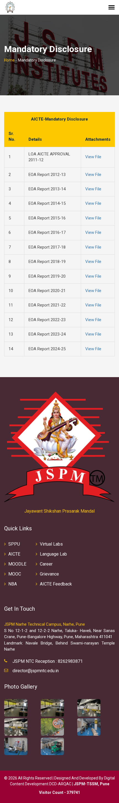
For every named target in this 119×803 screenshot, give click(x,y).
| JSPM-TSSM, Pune (90, 784)
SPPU (14, 544)
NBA (12, 584)
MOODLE (17, 564)
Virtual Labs (51, 544)
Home (9, 60)
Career (46, 564)
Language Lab (53, 554)
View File (93, 156)
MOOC (14, 574)
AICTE (14, 554)
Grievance (49, 574)
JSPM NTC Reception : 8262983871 (47, 661)
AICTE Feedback (56, 584)
